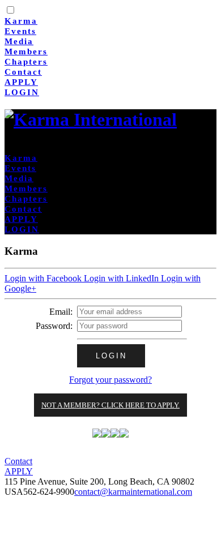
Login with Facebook (44, 278)
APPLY (21, 82)
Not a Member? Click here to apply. (110, 405)
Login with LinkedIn (122, 278)
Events (20, 31)
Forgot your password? (110, 379)
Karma (21, 20)
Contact (23, 71)
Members (26, 51)
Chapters (26, 61)
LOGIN (22, 92)
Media (19, 41)
